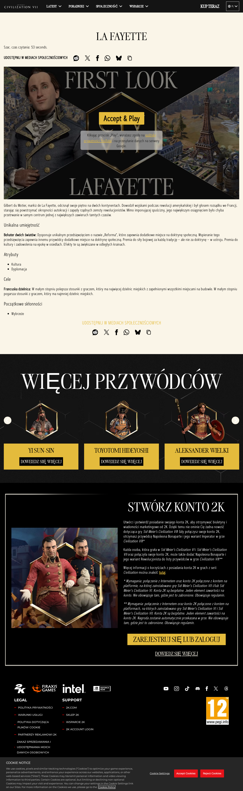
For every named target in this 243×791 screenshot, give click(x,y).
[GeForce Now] (102, 688)
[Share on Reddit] (76, 58)
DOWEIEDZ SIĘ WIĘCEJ (41, 461)
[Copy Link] (130, 58)
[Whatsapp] (107, 58)
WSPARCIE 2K (75, 722)
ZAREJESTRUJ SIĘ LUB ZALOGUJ (176, 639)
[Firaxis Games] (44, 688)
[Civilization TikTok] (187, 688)
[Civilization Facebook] (207, 688)
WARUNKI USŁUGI (30, 715)
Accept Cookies (186, 773)
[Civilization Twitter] (216, 688)
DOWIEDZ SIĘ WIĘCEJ (176, 654)
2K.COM (71, 707)
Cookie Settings (160, 773)
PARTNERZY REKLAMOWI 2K (37, 734)
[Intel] (74, 688)
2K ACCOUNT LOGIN (79, 729)
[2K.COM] (20, 688)
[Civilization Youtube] (166, 688)
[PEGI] (217, 711)
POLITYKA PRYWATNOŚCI (35, 707)
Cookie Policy (107, 787)
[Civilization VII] (21, 6)
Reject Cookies (212, 773)
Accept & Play (121, 118)
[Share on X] (87, 58)
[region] (121, 774)
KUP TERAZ (209, 6)
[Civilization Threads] (226, 688)
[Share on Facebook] (97, 58)
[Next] (235, 420)
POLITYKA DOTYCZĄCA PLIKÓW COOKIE (33, 724)
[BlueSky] (119, 58)
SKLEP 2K (72, 715)
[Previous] (7, 420)
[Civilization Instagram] (176, 688)
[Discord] (197, 688)
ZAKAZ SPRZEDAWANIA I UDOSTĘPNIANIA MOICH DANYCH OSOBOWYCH (34, 747)
